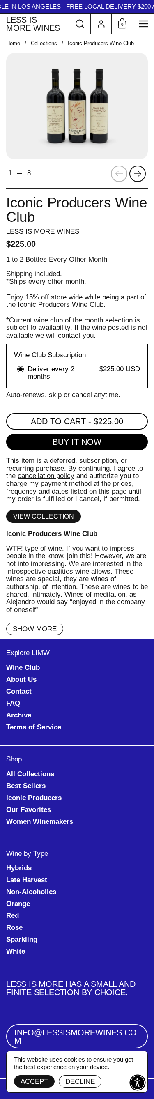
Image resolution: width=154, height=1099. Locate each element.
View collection (43, 516)
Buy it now (77, 441)
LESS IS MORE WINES (33, 24)
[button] (79, 24)
